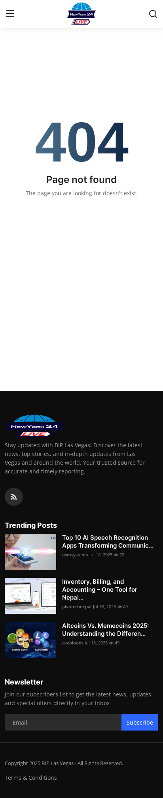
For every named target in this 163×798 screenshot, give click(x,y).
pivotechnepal (76, 607)
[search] (153, 14)
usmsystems (75, 555)
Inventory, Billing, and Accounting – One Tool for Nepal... (99, 589)
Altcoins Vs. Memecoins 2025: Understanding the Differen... (105, 629)
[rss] (14, 497)
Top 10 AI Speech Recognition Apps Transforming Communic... (108, 541)
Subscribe (140, 722)
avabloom (72, 643)
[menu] (10, 14)
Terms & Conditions (31, 777)
